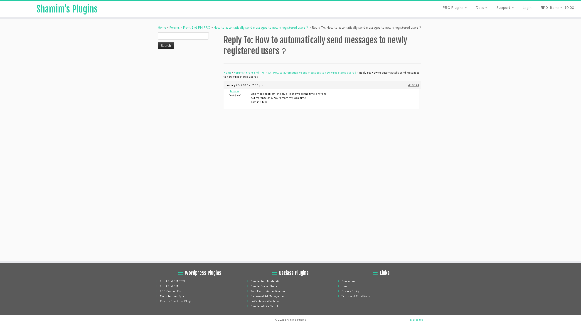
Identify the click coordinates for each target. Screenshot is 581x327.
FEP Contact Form (172, 291)
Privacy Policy (350, 291)
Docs (480, 7)
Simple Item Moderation (266, 281)
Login (527, 7)
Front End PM (169, 286)
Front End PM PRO (196, 27)
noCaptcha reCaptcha (265, 301)
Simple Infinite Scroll (264, 306)
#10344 (413, 85)
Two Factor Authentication (268, 291)
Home (162, 27)
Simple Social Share (264, 286)
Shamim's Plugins (67, 9)
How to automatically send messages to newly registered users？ (261, 27)
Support (503, 7)
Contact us (348, 281)
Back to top (416, 320)
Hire (344, 286)
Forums (174, 27)
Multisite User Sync (172, 296)
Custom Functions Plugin (176, 301)
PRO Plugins (453, 7)
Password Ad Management (268, 296)
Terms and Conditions (355, 296)
